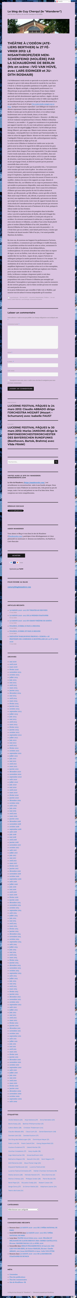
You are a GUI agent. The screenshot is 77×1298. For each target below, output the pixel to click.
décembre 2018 (15, 821)
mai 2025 (12, 683)
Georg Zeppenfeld (45, 1143)
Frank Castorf (27, 1143)
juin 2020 (13, 785)
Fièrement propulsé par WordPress (43, 1292)
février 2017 (13, 866)
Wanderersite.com (15, 536)
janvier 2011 (13, 1057)
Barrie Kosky (14, 1124)
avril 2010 (13, 1080)
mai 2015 (12, 921)
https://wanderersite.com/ (34, 482)
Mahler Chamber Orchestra (45, 1171)
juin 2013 (12, 981)
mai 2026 (13, 662)
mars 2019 (13, 816)
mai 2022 (12, 743)
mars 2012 (13, 1020)
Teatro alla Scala (15, 1190)
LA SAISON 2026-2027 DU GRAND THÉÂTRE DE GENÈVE (30, 621)
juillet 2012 (13, 1010)
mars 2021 (13, 766)
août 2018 (13, 832)
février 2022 (13, 748)
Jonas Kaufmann (35, 1155)
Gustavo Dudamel (16, 1147)
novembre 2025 (15, 672)
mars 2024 (13, 701)
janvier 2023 (14, 730)
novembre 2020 (15, 774)
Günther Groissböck (17, 1151)
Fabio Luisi (13, 1143)
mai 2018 (12, 837)
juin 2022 (13, 740)
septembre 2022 (15, 735)
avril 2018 (13, 840)
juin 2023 (12, 717)
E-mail (11, 361)
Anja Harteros (31, 1120)
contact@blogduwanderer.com (19, 587)
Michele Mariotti (32, 1175)
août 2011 (12, 1039)
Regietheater (39, 297)
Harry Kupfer (34, 1151)
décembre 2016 (15, 871)
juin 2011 (12, 1044)
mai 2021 (12, 761)
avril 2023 (13, 722)
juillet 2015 (13, 916)
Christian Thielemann (33, 1128)
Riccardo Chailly (29, 1183)
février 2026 (14, 669)
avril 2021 (13, 764)
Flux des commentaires (18, 1280)
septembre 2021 (15, 753)
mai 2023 (12, 719)
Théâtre (46, 297)
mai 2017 (12, 858)
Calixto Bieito (14, 1128)
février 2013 (13, 991)
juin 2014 (12, 950)
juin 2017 (12, 855)
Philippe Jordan (33, 1179)
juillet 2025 (13, 677)
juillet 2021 (13, 756)
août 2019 (13, 806)
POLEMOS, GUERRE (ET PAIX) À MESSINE (24, 631)
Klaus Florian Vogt (32, 1163)
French (59, 1)
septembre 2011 (15, 1036)
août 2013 (13, 976)
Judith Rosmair (16, 299)
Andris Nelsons (15, 1120)
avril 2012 (13, 1018)
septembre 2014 (15, 942)
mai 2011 (12, 1046)
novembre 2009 (15, 1094)
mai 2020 (12, 787)
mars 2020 (13, 792)
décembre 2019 (15, 800)
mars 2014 (13, 957)
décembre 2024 (15, 693)
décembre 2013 (15, 965)
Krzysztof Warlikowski (18, 1167)
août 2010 (13, 1070)
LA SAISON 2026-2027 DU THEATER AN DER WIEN (28, 610)
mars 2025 (13, 688)
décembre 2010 (15, 1060)
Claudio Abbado (16, 1132)
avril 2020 (13, 790)
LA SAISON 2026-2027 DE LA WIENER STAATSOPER (28, 615)
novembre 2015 (15, 905)
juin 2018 (12, 834)
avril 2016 (13, 892)
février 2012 (13, 1023)
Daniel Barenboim (47, 1132)
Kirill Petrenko (15, 1163)
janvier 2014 (13, 963)
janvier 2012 (13, 1025)
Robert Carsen (45, 1183)
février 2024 (13, 703)
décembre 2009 (15, 1091)
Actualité (32, 297)
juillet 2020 (13, 782)
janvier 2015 (13, 931)
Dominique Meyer (41, 1139)
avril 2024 (13, 698)
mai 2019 (12, 811)
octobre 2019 (14, 803)
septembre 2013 (15, 973)
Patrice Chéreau (16, 1179)
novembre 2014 (15, 936)
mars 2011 (13, 1052)
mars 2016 (13, 895)
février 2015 (13, 929)
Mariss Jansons (15, 1175)
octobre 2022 (14, 732)
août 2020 (13, 779)
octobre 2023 (14, 709)
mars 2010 (13, 1083)
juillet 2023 (13, 714)
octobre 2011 (14, 1033)
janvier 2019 (14, 819)
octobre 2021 (14, 751)
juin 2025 (13, 680)
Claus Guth (31, 1132)
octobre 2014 (14, 939)
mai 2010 (12, 1078)
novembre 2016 (15, 874)
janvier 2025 (14, 690)
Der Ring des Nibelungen (19, 1139)
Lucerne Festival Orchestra (19, 1171)
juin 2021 (12, 758)
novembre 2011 (15, 1031)
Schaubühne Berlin (36, 299)
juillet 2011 (13, 1041)
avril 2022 (13, 745)
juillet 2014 (13, 947)
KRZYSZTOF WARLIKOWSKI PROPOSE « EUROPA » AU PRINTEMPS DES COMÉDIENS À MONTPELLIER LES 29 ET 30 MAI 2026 (33, 639)
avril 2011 (12, 1049)
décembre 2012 (15, 997)
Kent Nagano (48, 1159)
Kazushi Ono (33, 1159)
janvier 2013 (13, 994)
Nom (10, 352)
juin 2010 (12, 1075)
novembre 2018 (15, 824)
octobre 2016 (14, 876)
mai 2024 (12, 696)
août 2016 (13, 882)
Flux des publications (17, 1277)
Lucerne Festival (37, 1167)
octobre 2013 (14, 971)
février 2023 (13, 727)
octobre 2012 (14, 1002)
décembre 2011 (14, 1028)
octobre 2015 (14, 908)
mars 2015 (13, 926)
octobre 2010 (14, 1065)
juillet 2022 (13, 738)
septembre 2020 (15, 777)
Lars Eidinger (25, 299)
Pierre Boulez (49, 1179)
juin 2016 (12, 887)
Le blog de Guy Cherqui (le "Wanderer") (35, 11)
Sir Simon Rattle (30, 1186)
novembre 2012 (15, 999)
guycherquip (14, 297)
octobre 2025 (14, 675)
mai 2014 (12, 952)
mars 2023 (13, 724)
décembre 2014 (15, 934)
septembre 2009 (15, 1099)
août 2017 (13, 850)
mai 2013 (12, 984)
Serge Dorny (14, 1186)
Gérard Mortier (33, 1147)
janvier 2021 (13, 769)
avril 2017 (13, 861)
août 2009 (13, 1101)
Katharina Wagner (16, 1159)
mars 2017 (13, 863)
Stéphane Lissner (48, 1186)
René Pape (13, 1183)
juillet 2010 (13, 1073)
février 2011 (13, 1054)
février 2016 (13, 897)
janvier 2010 (13, 1088)
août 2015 (13, 913)
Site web (11, 370)
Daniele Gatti (14, 1135)
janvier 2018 (13, 842)
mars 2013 (13, 989)
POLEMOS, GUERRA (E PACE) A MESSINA (24, 626)
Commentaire (13, 324)
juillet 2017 (13, 853)
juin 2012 (12, 1012)
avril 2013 (13, 986)
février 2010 (13, 1086)
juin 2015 (12, 918)
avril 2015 (13, 923)
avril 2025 (13, 685)
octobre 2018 (14, 827)
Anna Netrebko (47, 1120)
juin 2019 (12, 808)
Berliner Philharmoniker (33, 1124)
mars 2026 (13, 667)
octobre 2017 (14, 847)
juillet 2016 (13, 884)
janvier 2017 (13, 868)
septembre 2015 (15, 910)
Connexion (13, 1274)
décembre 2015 (15, 902)
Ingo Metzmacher (16, 1155)
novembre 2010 (15, 1062)
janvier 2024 (14, 706)
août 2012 (13, 1007)
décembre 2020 (15, 772)
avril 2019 (13, 813)
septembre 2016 (15, 879)
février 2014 (13, 960)
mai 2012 (12, 1015)
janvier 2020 (14, 798)
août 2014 (13, 944)
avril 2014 (13, 955)
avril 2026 (13, 664)
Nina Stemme (48, 1175)
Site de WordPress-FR (17, 1282)
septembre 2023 (15, 711)
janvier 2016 (14, 900)
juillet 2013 (13, 978)
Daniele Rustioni (30, 1135)
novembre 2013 (15, 968)
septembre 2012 (15, 1005)
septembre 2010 (15, 1067)
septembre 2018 (15, 829)
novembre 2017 (15, 845)
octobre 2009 (14, 1096)
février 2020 (13, 795)
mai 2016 (12, 889)
